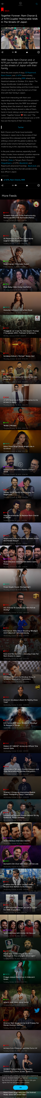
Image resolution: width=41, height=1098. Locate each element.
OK (20, 1088)
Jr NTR (18, 75)
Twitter (21, 127)
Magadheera (6, 163)
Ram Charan (6, 75)
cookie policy (33, 1078)
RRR (23, 78)
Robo (11, 160)
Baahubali (32, 166)
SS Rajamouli (30, 72)
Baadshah (24, 163)
